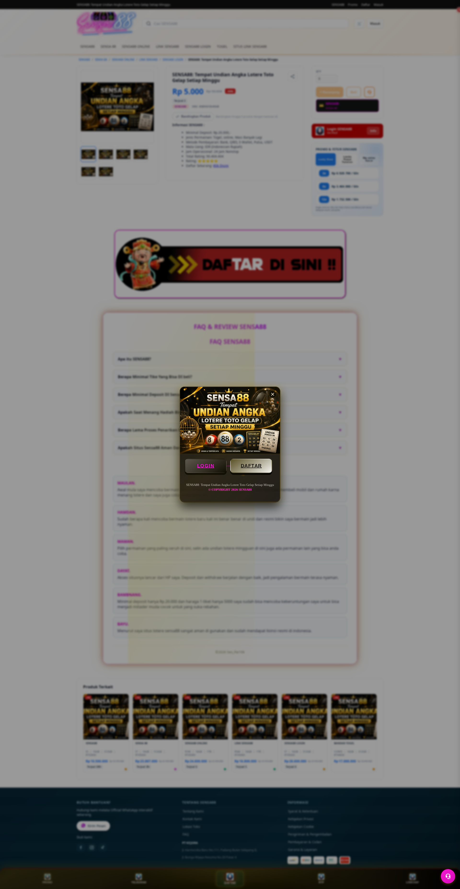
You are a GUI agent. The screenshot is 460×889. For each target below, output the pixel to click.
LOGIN (205, 465)
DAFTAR (251, 465)
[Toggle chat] (448, 876)
